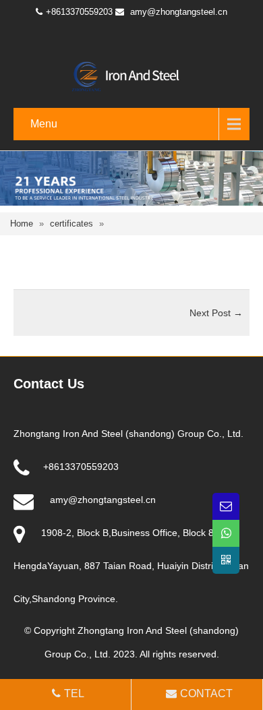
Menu (43, 123)
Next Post (216, 312)
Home (21, 223)
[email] (225, 506)
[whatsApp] (225, 533)
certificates (71, 223)
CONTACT (206, 693)
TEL (74, 693)
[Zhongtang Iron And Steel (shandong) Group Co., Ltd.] (131, 75)
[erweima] (225, 560)
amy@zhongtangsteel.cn (178, 12)
